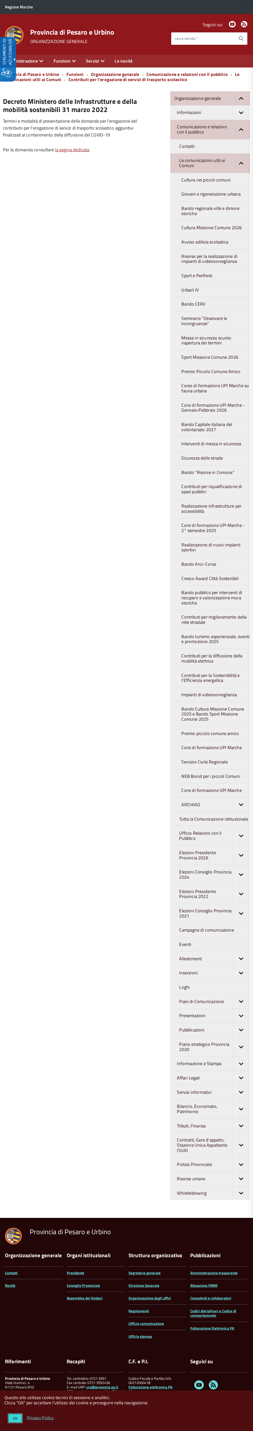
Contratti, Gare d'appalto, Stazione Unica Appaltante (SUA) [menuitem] (202, 1145)
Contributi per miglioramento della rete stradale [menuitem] (214, 620)
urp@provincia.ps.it (102, 1387)
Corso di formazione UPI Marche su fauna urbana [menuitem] (215, 388)
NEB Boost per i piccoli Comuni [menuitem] (210, 776)
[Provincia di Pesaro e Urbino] (14, 34)
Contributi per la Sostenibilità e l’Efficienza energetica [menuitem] (210, 678)
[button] (241, 98)
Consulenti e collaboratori (210, 1298)
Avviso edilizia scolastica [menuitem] (204, 242)
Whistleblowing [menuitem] (192, 1193)
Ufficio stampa (140, 1336)
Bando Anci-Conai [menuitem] (198, 564)
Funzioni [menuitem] (62, 61)
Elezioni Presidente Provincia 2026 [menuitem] (197, 855)
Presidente (75, 1273)
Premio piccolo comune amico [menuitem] (210, 733)
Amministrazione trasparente (214, 1273)
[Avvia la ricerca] (241, 38)
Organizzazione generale (115, 74)
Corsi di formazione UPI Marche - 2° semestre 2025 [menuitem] (213, 528)
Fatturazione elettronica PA (150, 1387)
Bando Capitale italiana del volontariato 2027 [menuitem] (206, 427)
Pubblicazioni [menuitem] (191, 1030)
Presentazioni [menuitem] (192, 1015)
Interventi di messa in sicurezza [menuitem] (211, 443)
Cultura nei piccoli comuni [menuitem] (206, 180)
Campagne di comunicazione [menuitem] (206, 930)
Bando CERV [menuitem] (193, 304)
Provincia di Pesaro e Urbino (72, 32)
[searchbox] (203, 38)
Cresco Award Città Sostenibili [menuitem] (209, 578)
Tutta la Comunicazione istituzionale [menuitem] (213, 819)
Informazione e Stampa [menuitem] (199, 1063)
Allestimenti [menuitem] (190, 958)
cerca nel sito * (186, 38)
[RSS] (244, 24)
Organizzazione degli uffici (149, 1298)
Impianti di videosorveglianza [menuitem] (209, 694)
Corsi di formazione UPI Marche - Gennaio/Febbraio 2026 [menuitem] (213, 408)
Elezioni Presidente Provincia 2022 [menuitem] (197, 894)
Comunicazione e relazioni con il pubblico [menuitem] (202, 129)
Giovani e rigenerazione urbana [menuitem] (210, 194)
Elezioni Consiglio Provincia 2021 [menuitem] (205, 913)
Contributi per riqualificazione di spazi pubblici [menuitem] (211, 489)
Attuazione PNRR (203, 1285)
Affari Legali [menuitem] (188, 1077)
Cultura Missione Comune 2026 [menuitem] (211, 227)
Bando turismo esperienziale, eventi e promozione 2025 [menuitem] (215, 639)
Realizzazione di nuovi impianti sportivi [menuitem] (210, 547)
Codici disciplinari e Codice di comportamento (213, 1313)
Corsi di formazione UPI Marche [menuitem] (211, 747)
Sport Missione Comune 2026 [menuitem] (209, 357)
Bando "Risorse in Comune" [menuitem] (207, 472)
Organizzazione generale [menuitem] (197, 98)
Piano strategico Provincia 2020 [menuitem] (204, 1047)
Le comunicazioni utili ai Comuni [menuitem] (202, 163)
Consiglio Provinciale (83, 1285)
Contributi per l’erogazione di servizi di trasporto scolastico (127, 79)
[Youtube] (232, 24)
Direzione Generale (143, 1285)
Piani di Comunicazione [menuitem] (201, 1001)
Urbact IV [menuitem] (190, 290)
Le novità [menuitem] (123, 61)
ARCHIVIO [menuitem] (190, 804)
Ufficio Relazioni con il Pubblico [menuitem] (200, 836)
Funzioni (75, 74)
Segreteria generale (144, 1273)
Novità (10, 1285)
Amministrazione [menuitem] (21, 61)
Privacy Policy (40, 1417)
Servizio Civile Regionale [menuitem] (204, 762)
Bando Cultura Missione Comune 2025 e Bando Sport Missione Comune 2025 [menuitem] (212, 714)
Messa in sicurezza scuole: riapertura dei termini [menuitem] (206, 340)
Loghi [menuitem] (184, 987)
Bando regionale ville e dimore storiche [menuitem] (210, 211)
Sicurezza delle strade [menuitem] (202, 458)
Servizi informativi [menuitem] (194, 1092)
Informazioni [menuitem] (189, 112)
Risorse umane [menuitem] (191, 1178)
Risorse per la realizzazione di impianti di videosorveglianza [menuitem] (209, 259)
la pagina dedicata (72, 149)
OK (15, 1418)
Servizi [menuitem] (92, 61)
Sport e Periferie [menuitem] (196, 275)
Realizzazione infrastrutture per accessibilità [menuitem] (211, 508)
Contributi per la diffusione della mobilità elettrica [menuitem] (211, 658)
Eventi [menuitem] (185, 944)
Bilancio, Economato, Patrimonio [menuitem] (197, 1109)
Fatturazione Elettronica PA (212, 1328)
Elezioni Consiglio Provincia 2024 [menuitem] (205, 874)
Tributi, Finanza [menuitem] (191, 1125)
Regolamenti (138, 1311)
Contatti (11, 1273)
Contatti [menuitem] (186, 146)
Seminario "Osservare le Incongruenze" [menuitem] (204, 321)
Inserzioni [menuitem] (188, 972)
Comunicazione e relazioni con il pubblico (187, 74)
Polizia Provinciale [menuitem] (194, 1164)
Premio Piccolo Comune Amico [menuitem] (210, 371)
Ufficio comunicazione (146, 1323)
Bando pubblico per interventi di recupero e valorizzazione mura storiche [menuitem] (211, 597)
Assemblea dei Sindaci (85, 1298)
